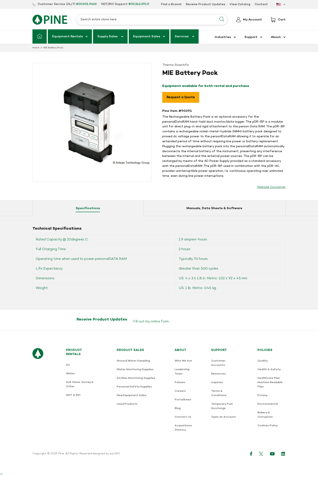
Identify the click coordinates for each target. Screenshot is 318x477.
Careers (180, 391)
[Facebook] (251, 454)
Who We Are (183, 361)
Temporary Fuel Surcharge (222, 406)
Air (68, 365)
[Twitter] (261, 454)
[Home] (39, 36)
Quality (262, 361)
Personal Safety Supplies (134, 387)
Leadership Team (182, 372)
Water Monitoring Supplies (135, 369)
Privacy (262, 395)
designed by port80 (106, 454)
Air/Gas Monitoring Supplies (136, 378)
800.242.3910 (138, 4)
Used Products (127, 404)
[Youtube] (272, 454)
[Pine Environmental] (49, 19)
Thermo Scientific (175, 65)
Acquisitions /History (183, 428)
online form (160, 321)
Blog (178, 408)
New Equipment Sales (131, 395)
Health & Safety (269, 369)
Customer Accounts (218, 363)
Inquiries (217, 382)
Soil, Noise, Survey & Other (79, 384)
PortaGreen (183, 399)
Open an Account (223, 417)
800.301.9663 (86, 4)
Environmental (267, 404)
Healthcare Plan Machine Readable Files (270, 382)
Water (70, 373)
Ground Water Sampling (133, 361)
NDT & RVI (73, 395)
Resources (218, 374)
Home (35, 47)
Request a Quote (181, 97)
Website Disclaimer (271, 187)
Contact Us (183, 417)
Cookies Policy (267, 425)
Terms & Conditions (218, 393)
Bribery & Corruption (265, 415)
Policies (180, 382)
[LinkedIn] (283, 454)
